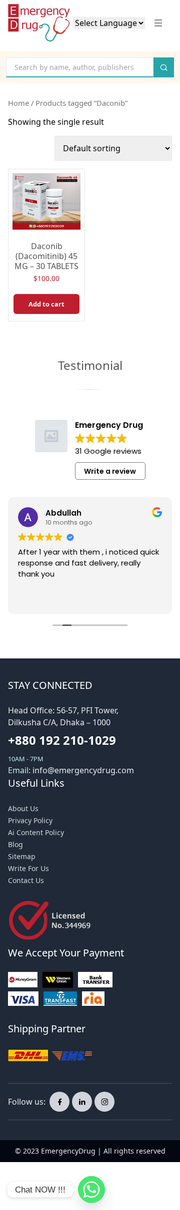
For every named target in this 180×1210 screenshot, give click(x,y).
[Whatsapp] (91, 1189)
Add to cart (46, 304)
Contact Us (26, 880)
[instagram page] (104, 1102)
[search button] (164, 67)
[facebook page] (60, 1102)
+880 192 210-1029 (62, 740)
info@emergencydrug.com (83, 770)
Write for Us (28, 868)
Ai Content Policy (36, 832)
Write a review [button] (110, 471)
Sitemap (22, 856)
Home (18, 103)
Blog (15, 844)
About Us (23, 808)
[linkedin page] (82, 1102)
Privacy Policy (30, 820)
